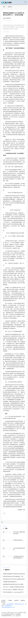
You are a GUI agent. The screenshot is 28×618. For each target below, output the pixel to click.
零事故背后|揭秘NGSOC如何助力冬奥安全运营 (14, 573)
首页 (4, 6)
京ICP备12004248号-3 (9, 614)
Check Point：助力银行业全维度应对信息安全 (13, 587)
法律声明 (16, 600)
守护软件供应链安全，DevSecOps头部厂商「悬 (14, 592)
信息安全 (10, 6)
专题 (6, 528)
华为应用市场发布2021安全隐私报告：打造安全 (14, 576)
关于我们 (3, 600)
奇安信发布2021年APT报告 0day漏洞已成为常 (14, 579)
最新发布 (7, 569)
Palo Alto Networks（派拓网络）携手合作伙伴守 (14, 589)
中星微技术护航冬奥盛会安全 (10, 581)
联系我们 (3, 602)
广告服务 (10, 600)
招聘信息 (23, 600)
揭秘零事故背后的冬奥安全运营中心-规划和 (13, 584)
